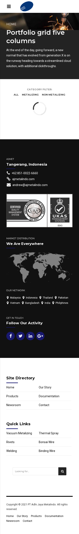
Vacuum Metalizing (19, 433)
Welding (11, 451)
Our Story (45, 387)
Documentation (49, 396)
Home (11, 24)
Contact (44, 405)
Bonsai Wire (46, 442)
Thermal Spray (49, 433)
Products (12, 396)
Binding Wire (47, 451)
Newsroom (13, 405)
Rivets (10, 442)
